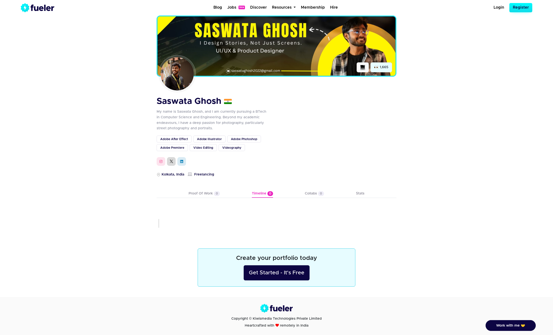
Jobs (235, 7)
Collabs (313, 193)
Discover (258, 7)
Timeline (261, 193)
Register (521, 7)
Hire (334, 7)
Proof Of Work (203, 193)
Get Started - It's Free (276, 272)
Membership (313, 7)
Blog (217, 7)
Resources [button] (282, 7)
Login (499, 7)
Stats (360, 193)
